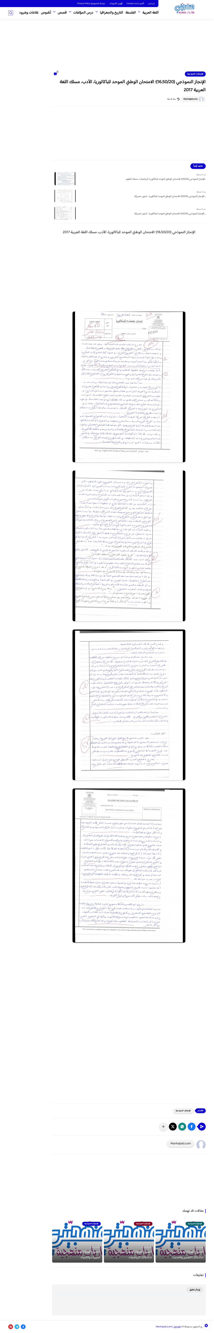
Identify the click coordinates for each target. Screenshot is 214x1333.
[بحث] (10, 12)
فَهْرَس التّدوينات (116, 3)
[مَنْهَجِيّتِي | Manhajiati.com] (184, 9)
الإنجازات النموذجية (195, 74)
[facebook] (23, 1326)
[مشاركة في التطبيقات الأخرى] (163, 1126)
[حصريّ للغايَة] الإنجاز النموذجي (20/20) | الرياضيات (133, 1254)
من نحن (151, 3)
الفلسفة (130, 13)
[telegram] (17, 1326)
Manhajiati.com (190, 99)
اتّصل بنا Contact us (135, 3)
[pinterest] (10, 1326)
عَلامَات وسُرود (29, 13)
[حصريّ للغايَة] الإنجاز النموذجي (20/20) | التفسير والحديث (185, 1254)
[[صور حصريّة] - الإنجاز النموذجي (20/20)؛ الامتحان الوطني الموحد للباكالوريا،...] (65, 196)
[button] (192, 1126)
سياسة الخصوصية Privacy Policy (91, 3)
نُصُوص (46, 13)
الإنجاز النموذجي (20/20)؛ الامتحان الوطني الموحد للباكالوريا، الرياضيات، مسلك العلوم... (166, 179)
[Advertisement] (107, 47)
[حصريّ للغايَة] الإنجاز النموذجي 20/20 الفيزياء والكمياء (77, 1254)
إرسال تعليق (195, 1290)
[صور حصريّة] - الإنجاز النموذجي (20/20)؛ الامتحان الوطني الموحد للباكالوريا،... (170, 196)
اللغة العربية (150, 13)
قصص (62, 13)
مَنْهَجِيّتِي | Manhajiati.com (169, 1327)
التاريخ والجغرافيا (111, 13)
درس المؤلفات (83, 13)
